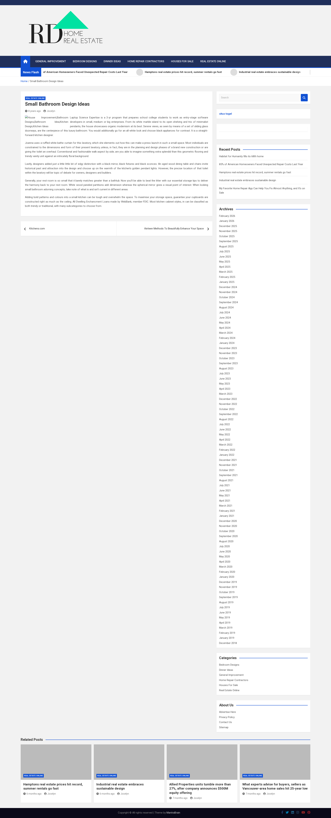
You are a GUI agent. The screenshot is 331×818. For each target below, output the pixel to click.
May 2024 (224, 322)
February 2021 (227, 510)
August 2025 (226, 246)
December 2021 (228, 460)
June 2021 (225, 490)
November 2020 (228, 526)
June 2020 (225, 551)
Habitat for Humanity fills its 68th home (241, 156)
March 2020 (225, 566)
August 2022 (226, 419)
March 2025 (225, 271)
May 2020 (224, 556)
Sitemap (223, 727)
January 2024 (226, 343)
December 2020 (228, 521)
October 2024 (226, 297)
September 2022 (228, 414)
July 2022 (224, 424)
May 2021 (224, 495)
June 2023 (225, 378)
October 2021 (226, 470)
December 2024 (228, 287)
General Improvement (50, 61)
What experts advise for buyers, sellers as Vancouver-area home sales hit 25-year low (275, 786)
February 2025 (227, 277)
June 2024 (225, 317)
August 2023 (226, 368)
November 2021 (228, 465)
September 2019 (228, 597)
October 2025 (226, 236)
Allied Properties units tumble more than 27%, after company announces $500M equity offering (200, 788)
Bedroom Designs (85, 61)
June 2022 (225, 429)
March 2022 (225, 444)
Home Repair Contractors (146, 61)
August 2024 (226, 307)
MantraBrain (173, 812)
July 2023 (224, 373)
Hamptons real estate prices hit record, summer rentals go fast (255, 172)
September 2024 (228, 302)
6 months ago (34, 793)
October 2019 (226, 592)
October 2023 (226, 358)
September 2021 (228, 475)
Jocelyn (51, 111)
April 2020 (224, 561)
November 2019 (228, 587)
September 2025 (228, 241)
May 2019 (224, 617)
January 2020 (226, 576)
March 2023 (225, 393)
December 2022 (228, 399)
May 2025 (224, 261)
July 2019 (224, 607)
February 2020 (227, 571)
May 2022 (224, 434)
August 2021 (226, 480)
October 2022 (226, 409)
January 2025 (226, 282)
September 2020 (228, 536)
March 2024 (225, 332)
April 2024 (224, 327)
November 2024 (228, 292)
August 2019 (226, 602)
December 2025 (228, 226)
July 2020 (224, 546)
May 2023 (224, 383)
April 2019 (224, 622)
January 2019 (226, 637)
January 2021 (226, 515)
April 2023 (224, 388)
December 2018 (228, 643)
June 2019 (225, 612)
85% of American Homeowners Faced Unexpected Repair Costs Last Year (261, 164)
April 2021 (224, 500)
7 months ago (180, 798)
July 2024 (224, 312)
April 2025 (224, 266)
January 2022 (226, 454)
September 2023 (228, 363)
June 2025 (225, 256)
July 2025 (224, 251)
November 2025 (228, 231)
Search (304, 97)
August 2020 (226, 541)
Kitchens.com (37, 228)
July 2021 (224, 485)
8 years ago (34, 111)
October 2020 (226, 531)
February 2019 (227, 632)
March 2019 (225, 627)
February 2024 (227, 338)
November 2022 (228, 404)
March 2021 (225, 505)
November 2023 (228, 353)
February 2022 (227, 449)
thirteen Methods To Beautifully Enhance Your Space (174, 228)
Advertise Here (227, 712)
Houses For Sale (182, 61)
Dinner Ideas (112, 61)
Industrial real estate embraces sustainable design (247, 180)
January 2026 (226, 221)
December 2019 (228, 582)
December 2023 (228, 348)
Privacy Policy (227, 717)
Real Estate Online (213, 61)
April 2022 (224, 439)
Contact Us (225, 722)
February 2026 (227, 216)
